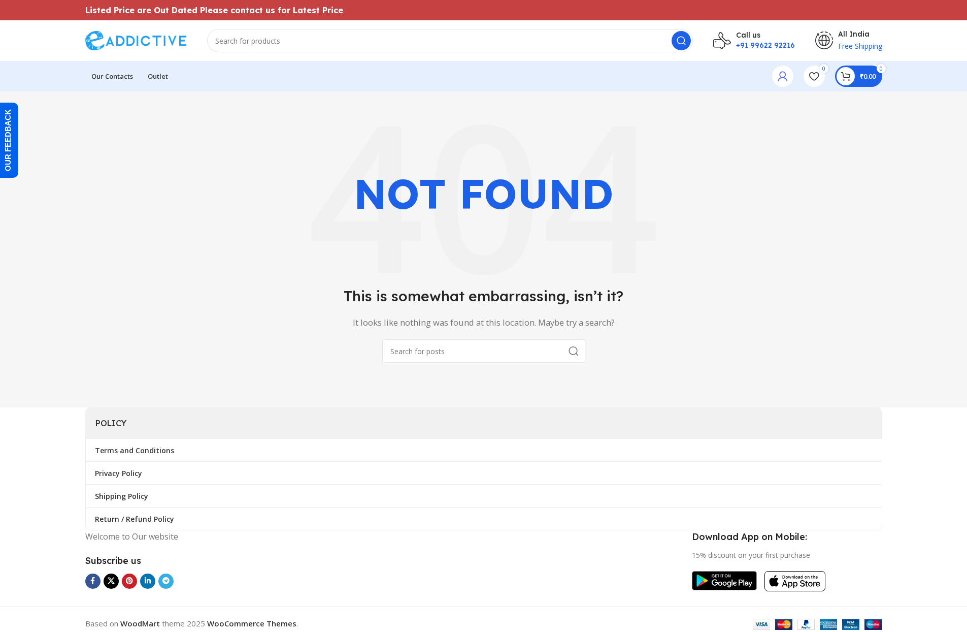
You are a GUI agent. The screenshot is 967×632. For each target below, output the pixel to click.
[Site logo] (136, 40)
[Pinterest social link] (129, 581)
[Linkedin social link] (147, 581)
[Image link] (724, 580)
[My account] (782, 76)
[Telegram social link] (166, 581)
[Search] (681, 40)
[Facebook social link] (93, 581)
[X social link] (111, 581)
